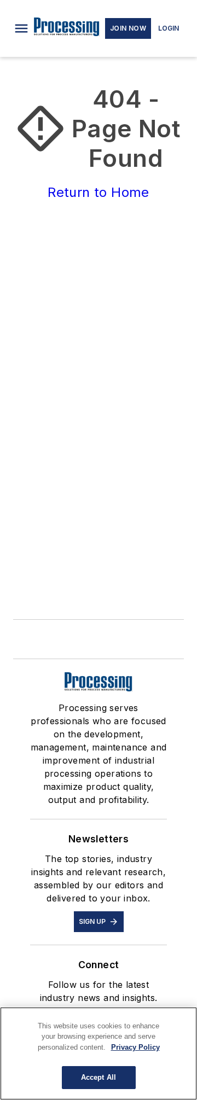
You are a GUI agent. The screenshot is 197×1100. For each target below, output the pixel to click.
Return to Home (98, 192)
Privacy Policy (135, 1047)
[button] (21, 28)
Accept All (98, 1077)
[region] (98, 1053)
